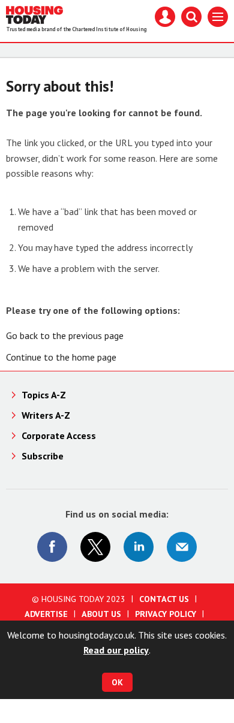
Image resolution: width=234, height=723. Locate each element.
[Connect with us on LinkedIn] (138, 546)
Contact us (164, 599)
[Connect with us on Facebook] (52, 546)
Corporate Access (59, 435)
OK (117, 682)
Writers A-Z (46, 415)
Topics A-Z (44, 395)
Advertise (46, 614)
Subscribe (43, 456)
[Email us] (181, 546)
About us (101, 614)
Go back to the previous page (65, 335)
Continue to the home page (61, 357)
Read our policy (116, 650)
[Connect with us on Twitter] (95, 546)
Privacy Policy (165, 614)
